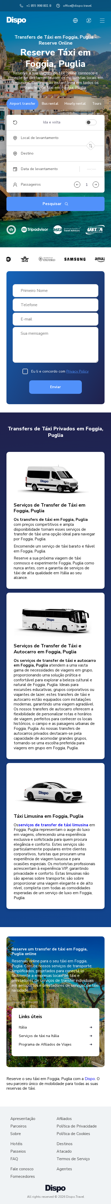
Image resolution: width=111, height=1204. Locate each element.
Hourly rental (75, 103)
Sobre (15, 1133)
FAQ (14, 1159)
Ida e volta (51, 122)
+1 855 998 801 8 (38, 6)
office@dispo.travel (77, 6)
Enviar (55, 386)
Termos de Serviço (73, 1159)
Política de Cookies (73, 1133)
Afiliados (64, 1118)
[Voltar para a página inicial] (16, 20)
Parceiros (18, 1126)
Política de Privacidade (77, 1126)
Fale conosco (22, 1169)
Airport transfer (22, 103)
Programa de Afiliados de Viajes (45, 1044)
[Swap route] (91, 145)
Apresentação (22, 1118)
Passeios (18, 1151)
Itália (23, 1027)
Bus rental (50, 103)
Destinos (65, 1144)
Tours (96, 103)
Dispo (90, 1078)
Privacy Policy (77, 371)
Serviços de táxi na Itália (39, 1035)
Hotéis (16, 1144)
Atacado (64, 1151)
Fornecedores (22, 1176)
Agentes (64, 1169)
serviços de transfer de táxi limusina (53, 825)
